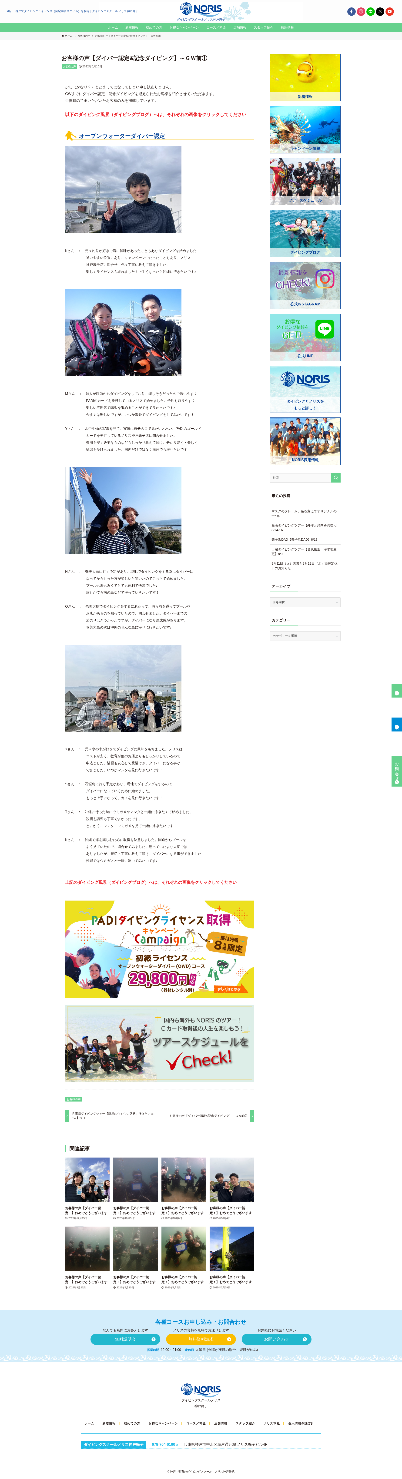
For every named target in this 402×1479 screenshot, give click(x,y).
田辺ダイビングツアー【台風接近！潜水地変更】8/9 (304, 551)
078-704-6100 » (165, 1444)
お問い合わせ (397, 769)
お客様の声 (69, 66)
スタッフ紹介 (245, 1423)
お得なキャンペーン (163, 1423)
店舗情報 (220, 1423)
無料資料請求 (397, 722)
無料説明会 (397, 688)
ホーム (89, 1423)
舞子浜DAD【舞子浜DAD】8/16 (294, 539)
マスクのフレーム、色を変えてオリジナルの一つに (304, 513)
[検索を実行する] (336, 478)
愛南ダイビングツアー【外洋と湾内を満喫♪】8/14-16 (304, 527)
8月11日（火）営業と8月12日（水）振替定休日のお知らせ (304, 566)
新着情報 (109, 1423)
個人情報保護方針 (301, 1423)
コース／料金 (196, 1423)
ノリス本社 (272, 1423)
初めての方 (132, 1423)
